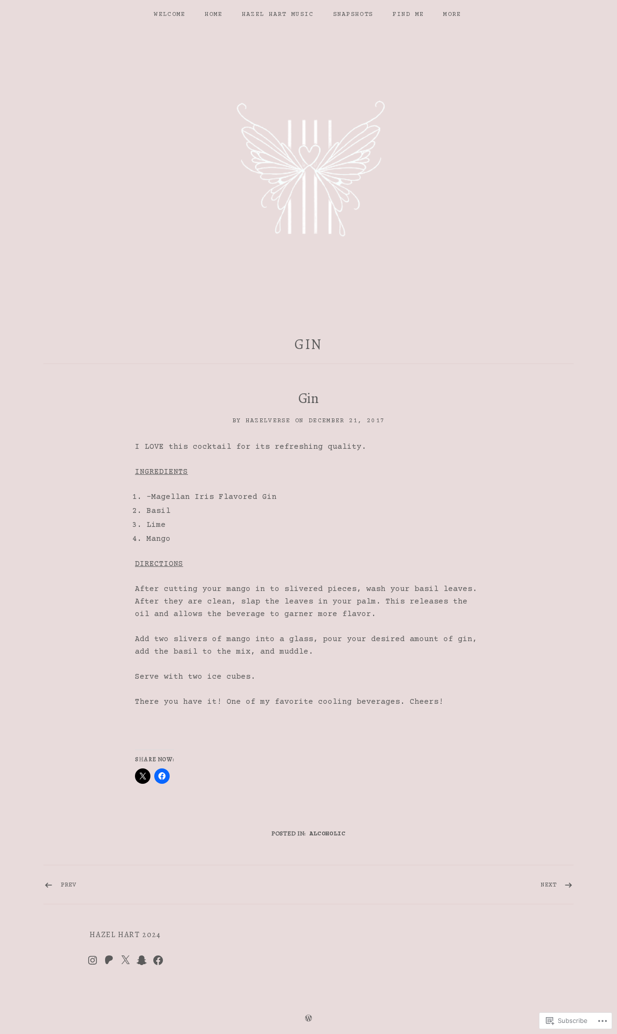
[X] (125, 960)
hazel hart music (278, 14)
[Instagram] (92, 960)
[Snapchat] (142, 960)
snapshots (353, 14)
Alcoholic (327, 834)
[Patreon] (109, 960)
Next (548, 885)
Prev (68, 885)
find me (408, 14)
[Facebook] (158, 960)
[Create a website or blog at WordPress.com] (308, 1019)
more (452, 14)
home (214, 14)
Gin (309, 344)
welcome (169, 14)
